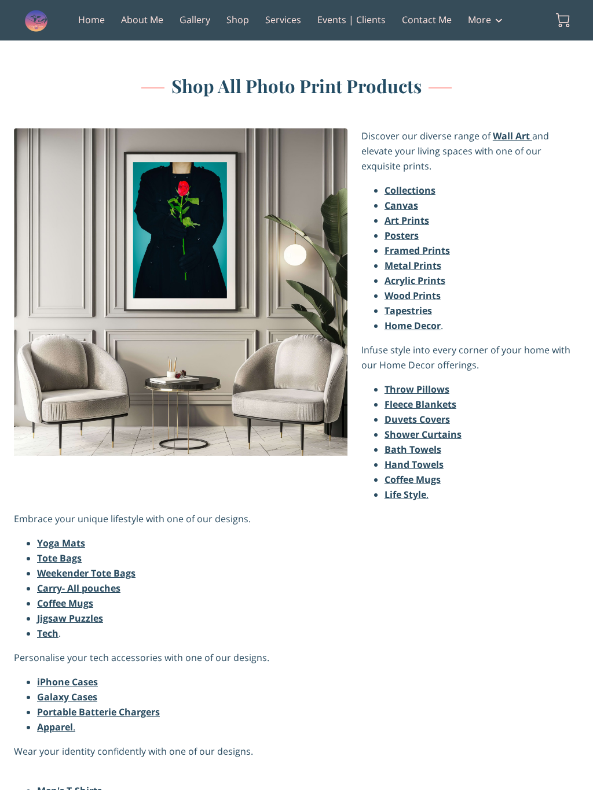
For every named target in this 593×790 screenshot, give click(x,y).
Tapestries (408, 310)
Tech (47, 633)
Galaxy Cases (67, 697)
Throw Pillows (417, 389)
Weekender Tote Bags (86, 573)
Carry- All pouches (78, 588)
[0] (563, 20)
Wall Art (512, 136)
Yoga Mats (61, 543)
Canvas (401, 205)
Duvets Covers (417, 419)
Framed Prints (417, 250)
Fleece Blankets (420, 404)
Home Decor (413, 325)
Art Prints (407, 220)
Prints (431, 280)
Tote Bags (59, 558)
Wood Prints (413, 295)
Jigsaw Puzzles (70, 618)
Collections (410, 190)
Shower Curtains (423, 434)
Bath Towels (413, 449)
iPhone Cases (67, 681)
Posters (402, 235)
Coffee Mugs (413, 479)
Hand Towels (414, 464)
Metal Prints (413, 265)
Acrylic (401, 280)
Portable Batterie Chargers (98, 712)
